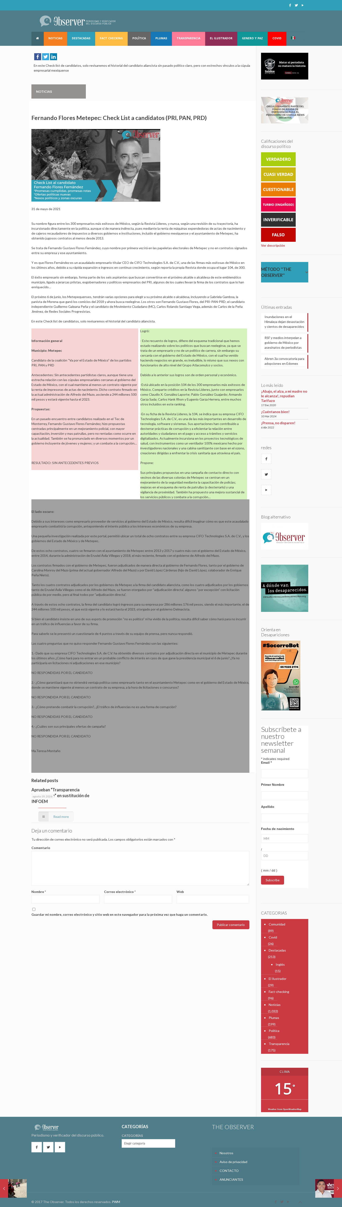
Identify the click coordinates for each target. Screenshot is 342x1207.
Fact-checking (279, 992)
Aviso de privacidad (233, 1162)
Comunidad (277, 924)
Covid (273, 937)
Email (266, 762)
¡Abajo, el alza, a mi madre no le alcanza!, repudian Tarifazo (284, 396)
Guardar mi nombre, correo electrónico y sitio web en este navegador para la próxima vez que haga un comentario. (119, 914)
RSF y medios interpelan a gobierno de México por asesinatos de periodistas (283, 342)
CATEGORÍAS (132, 1135)
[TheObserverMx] (77, 21)
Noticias (275, 1005)
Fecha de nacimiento (277, 829)
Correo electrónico (120, 892)
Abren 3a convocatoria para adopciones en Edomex (284, 361)
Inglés (280, 964)
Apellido (267, 807)
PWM (116, 1202)
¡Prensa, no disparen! (278, 423)
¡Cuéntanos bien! (275, 412)
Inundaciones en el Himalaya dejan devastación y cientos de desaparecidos (284, 321)
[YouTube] (302, 5)
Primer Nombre (272, 784)
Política (274, 1031)
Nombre (38, 892)
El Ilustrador (277, 979)
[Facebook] (290, 5)
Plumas (274, 1018)
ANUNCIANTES (231, 1179)
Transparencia (279, 1044)
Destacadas (277, 950)
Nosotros (226, 1153)
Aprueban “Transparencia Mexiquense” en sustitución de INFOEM (60, 795)
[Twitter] (296, 5)
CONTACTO (229, 1171)
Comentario (40, 848)
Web (180, 892)
